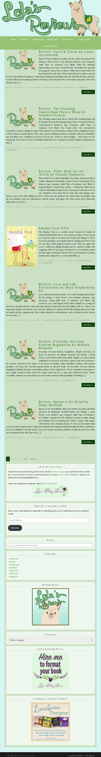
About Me (24, 39)
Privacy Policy (84, 39)
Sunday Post (84, 261)
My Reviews (38, 39)
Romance (69, 87)
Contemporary (53, 148)
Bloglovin (13, 576)
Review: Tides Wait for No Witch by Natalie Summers (62, 172)
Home (13, 39)
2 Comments (72, 437)
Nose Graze (90, 755)
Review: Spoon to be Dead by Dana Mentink (64, 403)
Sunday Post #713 (54, 228)
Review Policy (68, 39)
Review (58, 87)
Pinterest (13, 570)
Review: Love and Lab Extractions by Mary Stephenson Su (67, 287)
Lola (38, 87)
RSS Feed (13, 573)
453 (25, 459)
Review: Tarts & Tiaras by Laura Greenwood (66, 53)
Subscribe (15, 528)
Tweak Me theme (75, 755)
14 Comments (46, 263)
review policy (63, 474)
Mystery (59, 207)
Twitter (12, 562)
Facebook (13, 559)
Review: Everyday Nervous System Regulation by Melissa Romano (64, 345)
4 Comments (82, 207)
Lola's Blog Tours (49, 483)
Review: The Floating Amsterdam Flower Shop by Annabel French (62, 112)
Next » (33, 459)
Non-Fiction (51, 380)
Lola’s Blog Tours (50, 46)
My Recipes (52, 39)
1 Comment (82, 87)
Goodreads (14, 565)
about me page (58, 471)
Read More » (88, 92)
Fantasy (48, 87)
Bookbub (13, 568)
